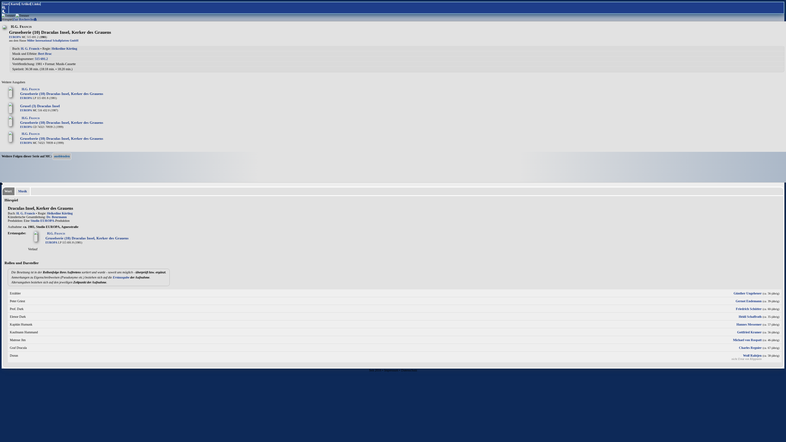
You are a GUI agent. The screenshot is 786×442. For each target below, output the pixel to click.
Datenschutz (409, 370)
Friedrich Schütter (749, 309)
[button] (62, 156)
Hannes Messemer (749, 324)
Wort (8, 191)
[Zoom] (5, 8)
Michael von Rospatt (747, 340)
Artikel (26, 4)
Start (5, 4)
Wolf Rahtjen (752, 355)
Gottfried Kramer (749, 332)
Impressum (391, 370)
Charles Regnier (750, 348)
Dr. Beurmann (56, 217)
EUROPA (15, 37)
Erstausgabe (121, 277)
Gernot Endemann (749, 301)
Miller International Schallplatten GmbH (52, 40)
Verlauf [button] (32, 249)
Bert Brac (45, 53)
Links (36, 4)
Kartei (15, 4)
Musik (22, 191)
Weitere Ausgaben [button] (13, 82)
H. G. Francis (30, 48)
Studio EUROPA (42, 220)
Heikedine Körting (64, 48)
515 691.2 (41, 59)
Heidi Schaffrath (750, 316)
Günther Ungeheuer (748, 293)
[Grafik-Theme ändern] (5, 11)
